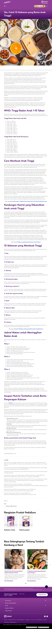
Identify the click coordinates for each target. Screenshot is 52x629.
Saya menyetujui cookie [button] (32, 627)
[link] (10, 588)
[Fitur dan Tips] (45, 600)
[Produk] (45, 605)
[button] (47, 6)
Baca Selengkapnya (9, 580)
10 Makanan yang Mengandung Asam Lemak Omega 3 (29, 242)
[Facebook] (45, 616)
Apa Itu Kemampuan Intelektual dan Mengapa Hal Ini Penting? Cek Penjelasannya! (28, 201)
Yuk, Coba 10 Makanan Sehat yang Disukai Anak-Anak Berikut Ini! (28, 329)
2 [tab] (26, 583)
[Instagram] (47, 616)
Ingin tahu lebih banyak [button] (43, 627)
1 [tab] (25, 583)
